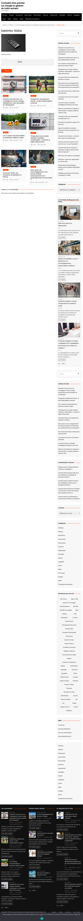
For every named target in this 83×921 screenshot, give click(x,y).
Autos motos (28, 15)
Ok (42, 918)
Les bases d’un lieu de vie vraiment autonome (68, 98)
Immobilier (62, 15)
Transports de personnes (32, 19)
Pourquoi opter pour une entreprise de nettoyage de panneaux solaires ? (68, 475)
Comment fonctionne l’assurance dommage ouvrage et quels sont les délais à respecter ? (68, 150)
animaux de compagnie (69, 602)
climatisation (64, 617)
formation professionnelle (69, 632)
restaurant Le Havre (69, 692)
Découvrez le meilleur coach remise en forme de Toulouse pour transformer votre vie (69, 491)
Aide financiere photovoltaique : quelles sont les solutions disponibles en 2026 (69, 167)
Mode (9, 19)
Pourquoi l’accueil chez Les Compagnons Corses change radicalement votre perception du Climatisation (67, 51)
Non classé (61, 573)
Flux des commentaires (65, 732)
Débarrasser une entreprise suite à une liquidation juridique (45, 854)
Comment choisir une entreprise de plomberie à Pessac (12, 175)
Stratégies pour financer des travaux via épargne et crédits (68, 174)
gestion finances (69, 643)
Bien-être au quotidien (66, 610)
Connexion (61, 725)
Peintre (75, 673)
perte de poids (64, 677)
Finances (45, 15)
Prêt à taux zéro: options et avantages (69, 155)
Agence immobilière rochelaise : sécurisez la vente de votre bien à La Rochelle (68, 130)
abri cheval (63, 599)
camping (64, 614)
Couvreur (75, 617)
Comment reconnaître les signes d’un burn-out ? (69, 123)
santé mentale (64, 695)
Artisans (11, 15)
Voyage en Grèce (65, 707)
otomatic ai (75, 669)
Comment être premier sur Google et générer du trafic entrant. (13, 6)
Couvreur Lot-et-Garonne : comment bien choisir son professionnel (68, 137)
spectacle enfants (65, 699)
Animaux (4, 15)
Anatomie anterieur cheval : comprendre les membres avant (67, 303)
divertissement (69, 621)
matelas (63, 666)
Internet (69, 15)
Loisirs (4, 19)
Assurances (19, 15)
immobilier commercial (69, 647)
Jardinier (69, 658)
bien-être (75, 606)
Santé (21, 19)
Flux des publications (64, 729)
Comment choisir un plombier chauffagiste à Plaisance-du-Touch (68, 104)
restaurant (69, 688)
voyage (74, 703)
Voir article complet (7, 833)
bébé (77, 610)
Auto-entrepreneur (65, 606)
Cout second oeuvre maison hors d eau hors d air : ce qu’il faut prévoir (68, 143)
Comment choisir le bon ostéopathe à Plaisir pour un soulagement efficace (68, 483)
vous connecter (12, 193)
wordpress (69, 710)
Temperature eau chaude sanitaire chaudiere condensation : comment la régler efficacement (69, 71)
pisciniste (75, 677)
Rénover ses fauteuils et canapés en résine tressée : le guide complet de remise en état (68, 110)
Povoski (6, 107)
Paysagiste (64, 673)
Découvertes (37, 15)
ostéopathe (64, 669)
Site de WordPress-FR (64, 736)
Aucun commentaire (14, 869)
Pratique (15, 19)
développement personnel (69, 625)
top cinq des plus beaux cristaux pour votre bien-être (69, 92)
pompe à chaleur (69, 684)
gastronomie (69, 636)
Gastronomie (53, 15)
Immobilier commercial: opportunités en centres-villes (68, 160)
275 (63, 363)
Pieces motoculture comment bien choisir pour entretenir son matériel (73, 886)
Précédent (7, 70)
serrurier (75, 695)
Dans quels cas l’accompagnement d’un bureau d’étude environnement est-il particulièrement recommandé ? (68, 85)
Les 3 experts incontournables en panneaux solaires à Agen (67, 64)
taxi (76, 699)
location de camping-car (69, 662)
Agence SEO (74, 599)
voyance (76, 707)
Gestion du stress (69, 640)
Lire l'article (62, 237)
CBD (75, 614)
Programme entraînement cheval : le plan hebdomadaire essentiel (41, 101)
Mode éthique (74, 666)
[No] (81, 917)
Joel (33, 182)
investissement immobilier (69, 654)
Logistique (77, 15)
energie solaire (69, 628)
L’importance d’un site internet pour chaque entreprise (71, 816)
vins (63, 703)
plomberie (75, 680)
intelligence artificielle (69, 651)
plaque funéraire (64, 680)
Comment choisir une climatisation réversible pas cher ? (68, 117)
